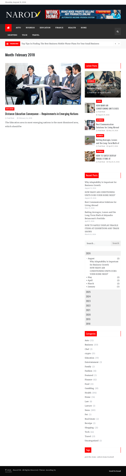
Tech (24, 35)
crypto (88, 353)
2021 (88, 310)
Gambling (89, 388)
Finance (59, 28)
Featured (89, 375)
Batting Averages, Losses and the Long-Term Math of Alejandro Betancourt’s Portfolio (100, 215)
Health (72, 28)
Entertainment (92, 362)
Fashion (88, 371)
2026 (88, 253)
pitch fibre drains (90, 457)
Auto (18, 28)
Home (84, 28)
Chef (87, 349)
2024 (88, 296)
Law (87, 401)
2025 (88, 291)
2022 (88, 305)
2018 (88, 323)
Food (87, 384)
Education (45, 28)
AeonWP (8, 472)
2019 (88, 319)
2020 (88, 314)
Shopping (12, 35)
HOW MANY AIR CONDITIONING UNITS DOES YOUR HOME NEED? (107, 108)
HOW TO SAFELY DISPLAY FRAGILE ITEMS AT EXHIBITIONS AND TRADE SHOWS (102, 228)
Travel (35, 35)
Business (30, 28)
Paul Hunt (10, 118)
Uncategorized (91, 441)
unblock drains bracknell (105, 457)
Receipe (88, 423)
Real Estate (90, 419)
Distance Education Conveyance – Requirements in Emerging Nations (41, 114)
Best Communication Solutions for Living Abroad (107, 126)
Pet (86, 414)
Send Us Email (115, 471)
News (87, 410)
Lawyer (88, 406)
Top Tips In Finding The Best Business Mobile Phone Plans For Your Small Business (60, 44)
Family (88, 366)
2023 (88, 301)
